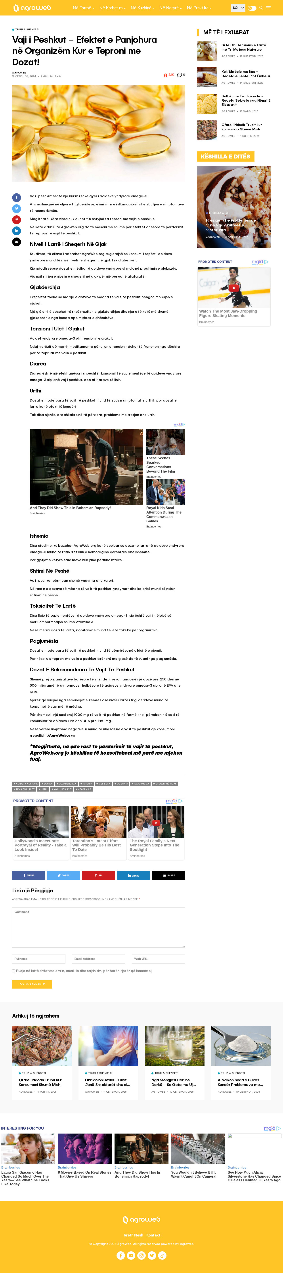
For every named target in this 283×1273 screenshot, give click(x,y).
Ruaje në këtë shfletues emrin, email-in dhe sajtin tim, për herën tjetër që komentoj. (84, 971)
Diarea (48, 784)
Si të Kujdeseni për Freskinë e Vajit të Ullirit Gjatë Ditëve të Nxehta (233, 225)
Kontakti (154, 1235)
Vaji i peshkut (62, 789)
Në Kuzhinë (141, 7)
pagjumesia (141, 784)
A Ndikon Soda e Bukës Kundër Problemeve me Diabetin (239, 1083)
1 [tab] (259, 172)
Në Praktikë (197, 7)
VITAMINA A (84, 789)
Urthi (44, 789)
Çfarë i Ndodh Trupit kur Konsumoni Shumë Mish (40, 1082)
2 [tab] (262, 173)
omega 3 (122, 784)
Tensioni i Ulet (25, 789)
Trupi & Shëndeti (27, 30)
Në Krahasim (111, 7)
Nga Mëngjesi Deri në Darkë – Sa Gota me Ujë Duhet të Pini (173, 1083)
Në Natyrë (169, 7)
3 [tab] (264, 172)
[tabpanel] (234, 207)
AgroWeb (19, 73)
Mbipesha (104, 784)
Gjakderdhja (67, 784)
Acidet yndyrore (27, 784)
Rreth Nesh (133, 1235)
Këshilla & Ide (219, 213)
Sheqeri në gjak (166, 784)
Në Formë (82, 7)
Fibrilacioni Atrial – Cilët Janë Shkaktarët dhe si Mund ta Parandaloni (106, 1083)
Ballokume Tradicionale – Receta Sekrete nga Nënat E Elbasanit (246, 101)
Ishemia (87, 784)
